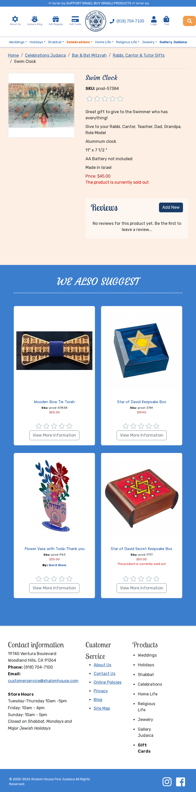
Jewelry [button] (148, 42)
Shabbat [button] (55, 42)
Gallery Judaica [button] (173, 42)
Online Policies (107, 682)
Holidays (146, 664)
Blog (98, 699)
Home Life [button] (103, 42)
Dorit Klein (57, 565)
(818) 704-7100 (130, 21)
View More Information (54, 435)
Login (154, 24)
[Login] (154, 19)
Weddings (147, 655)
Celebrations (149, 684)
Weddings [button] (16, 42)
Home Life (147, 694)
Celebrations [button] (78, 42)
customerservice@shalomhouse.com (43, 680)
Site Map (102, 708)
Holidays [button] (36, 42)
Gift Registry (56, 24)
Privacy (101, 691)
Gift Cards (75, 24)
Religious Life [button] (126, 42)
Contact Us (104, 673)
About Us (15, 24)
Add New (171, 207)
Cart (166, 22)
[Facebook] (180, 782)
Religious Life (146, 706)
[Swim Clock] (41, 105)
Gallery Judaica (145, 732)
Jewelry (145, 719)
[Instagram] (167, 782)
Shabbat (146, 674)
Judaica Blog (34, 24)
